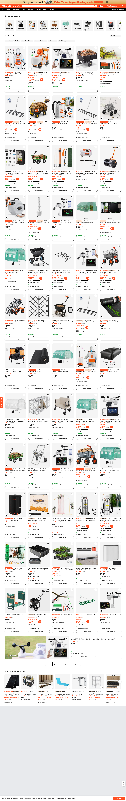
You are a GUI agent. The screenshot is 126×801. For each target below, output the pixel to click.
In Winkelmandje (15, 91)
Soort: (112, 35)
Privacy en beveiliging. (71, 798)
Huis (5, 13)
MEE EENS (119, 798)
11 (75, 664)
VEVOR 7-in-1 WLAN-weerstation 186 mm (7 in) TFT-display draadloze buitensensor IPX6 (110, 421)
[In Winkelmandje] (17, 687)
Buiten (9, 13)
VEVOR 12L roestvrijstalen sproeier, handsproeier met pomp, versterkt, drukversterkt (86, 520)
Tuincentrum (13, 13)
